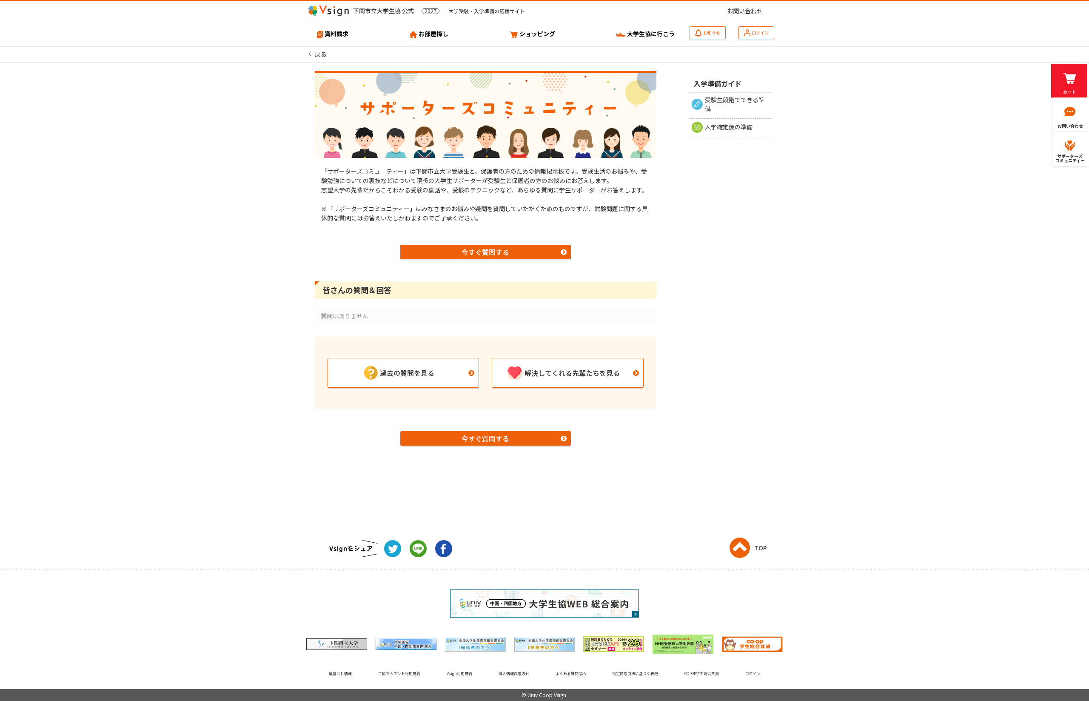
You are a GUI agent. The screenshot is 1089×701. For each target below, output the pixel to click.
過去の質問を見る (407, 373)
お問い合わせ (745, 10)
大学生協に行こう (651, 33)
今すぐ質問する (485, 252)
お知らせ (711, 32)
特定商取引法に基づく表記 (635, 673)
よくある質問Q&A (571, 673)
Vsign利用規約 (459, 673)
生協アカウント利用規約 (399, 673)
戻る (321, 54)
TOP (760, 548)
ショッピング (537, 33)
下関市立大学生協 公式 (439, 10)
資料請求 (336, 33)
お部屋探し (433, 33)
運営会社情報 (340, 673)
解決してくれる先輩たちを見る (572, 373)
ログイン (760, 32)
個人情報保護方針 (514, 673)
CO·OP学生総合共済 (701, 673)
